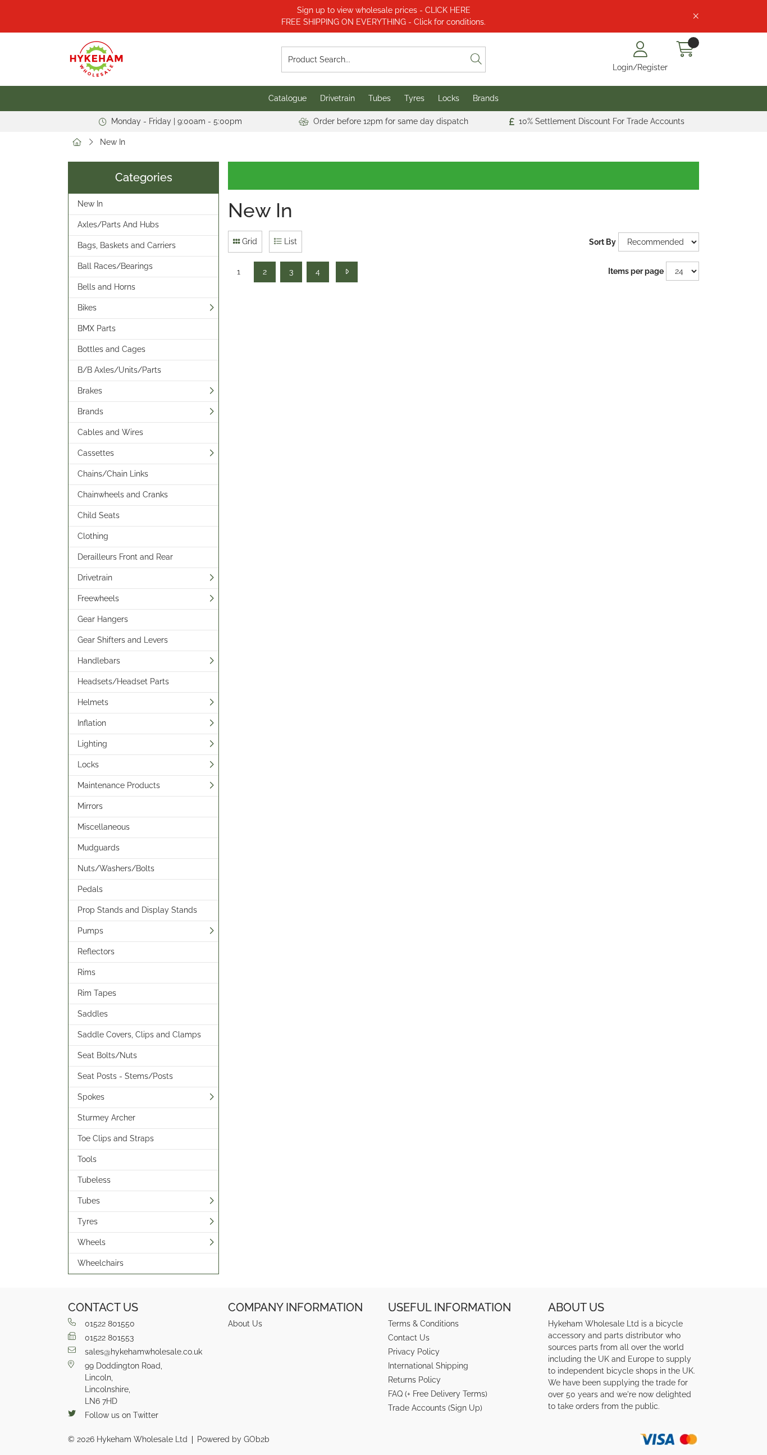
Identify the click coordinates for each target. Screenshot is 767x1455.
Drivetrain (337, 98)
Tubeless (94, 1179)
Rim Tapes (96, 993)
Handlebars (98, 660)
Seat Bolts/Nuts (107, 1055)
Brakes (89, 390)
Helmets (92, 702)
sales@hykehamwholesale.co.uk (143, 1351)
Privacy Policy (414, 1351)
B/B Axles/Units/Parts (119, 369)
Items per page (636, 271)
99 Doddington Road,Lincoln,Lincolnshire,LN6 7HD (123, 1383)
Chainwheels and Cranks (122, 494)
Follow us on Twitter (121, 1415)
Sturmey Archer (106, 1117)
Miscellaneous (103, 826)
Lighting (92, 743)
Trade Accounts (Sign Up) (435, 1407)
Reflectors (96, 951)
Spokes (90, 1096)
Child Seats (98, 515)
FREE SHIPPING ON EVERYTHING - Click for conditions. (383, 21)
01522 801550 (110, 1323)
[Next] (347, 272)
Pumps (90, 930)
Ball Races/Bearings (115, 266)
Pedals (90, 889)
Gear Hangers (102, 619)
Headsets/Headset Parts (123, 681)
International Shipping (428, 1365)
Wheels (91, 1242)
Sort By (602, 241)
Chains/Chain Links (112, 473)
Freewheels (98, 598)
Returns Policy (414, 1379)
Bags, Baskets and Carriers (126, 245)
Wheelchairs (100, 1263)
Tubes (379, 98)
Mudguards (98, 847)
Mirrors (90, 806)
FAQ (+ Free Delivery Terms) (437, 1393)
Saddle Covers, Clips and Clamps (139, 1034)
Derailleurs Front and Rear (125, 556)
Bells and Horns (106, 286)
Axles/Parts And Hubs (118, 224)
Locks (448, 98)
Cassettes (95, 453)
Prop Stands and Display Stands (137, 909)
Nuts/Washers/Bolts (115, 868)
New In (112, 142)
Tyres (414, 98)
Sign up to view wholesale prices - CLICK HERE (384, 10)
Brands (486, 98)
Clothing (92, 536)
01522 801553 (109, 1337)
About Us (245, 1323)
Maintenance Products (118, 785)
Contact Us (409, 1337)
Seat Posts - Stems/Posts (125, 1076)
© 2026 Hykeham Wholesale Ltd (128, 1439)
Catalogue (287, 98)
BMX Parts (96, 328)
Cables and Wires (110, 432)
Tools (87, 1159)
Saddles (92, 1013)
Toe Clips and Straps (115, 1138)
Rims (86, 972)
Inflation (91, 723)
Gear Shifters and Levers (122, 639)
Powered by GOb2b (233, 1439)
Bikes (87, 307)
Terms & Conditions (423, 1323)
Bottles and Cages (111, 349)
